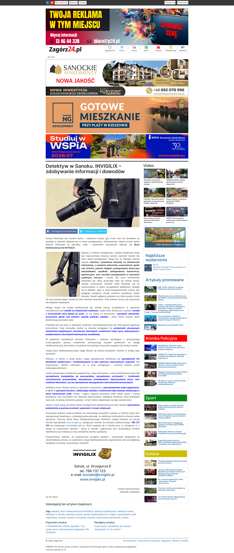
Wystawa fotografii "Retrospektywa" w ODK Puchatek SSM (169, 267)
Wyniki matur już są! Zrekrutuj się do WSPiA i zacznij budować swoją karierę (172, 298)
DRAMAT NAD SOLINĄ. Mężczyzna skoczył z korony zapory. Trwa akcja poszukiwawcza (172, 365)
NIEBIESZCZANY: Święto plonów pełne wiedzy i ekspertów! (175, 182)
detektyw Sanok (125, 511)
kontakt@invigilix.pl (75, 425)
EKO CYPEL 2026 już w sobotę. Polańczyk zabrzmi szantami (171, 288)
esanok (79, 514)
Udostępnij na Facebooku (63, 231)
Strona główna (129, 540)
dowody (70, 514)
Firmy (121, 50)
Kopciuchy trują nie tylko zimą (170, 325)
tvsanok (91, 517)
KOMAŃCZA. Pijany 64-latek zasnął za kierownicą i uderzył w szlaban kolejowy (171, 347)
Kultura (152, 453)
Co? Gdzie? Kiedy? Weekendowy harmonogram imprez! (171, 498)
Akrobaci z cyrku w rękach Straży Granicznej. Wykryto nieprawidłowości (172, 382)
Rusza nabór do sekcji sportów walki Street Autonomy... (152, 220)
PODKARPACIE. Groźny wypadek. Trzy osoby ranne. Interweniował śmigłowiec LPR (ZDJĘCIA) (67, 529)
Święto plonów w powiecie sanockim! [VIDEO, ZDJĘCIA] (176, 201)
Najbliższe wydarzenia (156, 257)
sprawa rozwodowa (76, 517)
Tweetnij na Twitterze (95, 231)
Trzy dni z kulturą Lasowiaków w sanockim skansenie (171, 489)
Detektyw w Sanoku (55, 514)
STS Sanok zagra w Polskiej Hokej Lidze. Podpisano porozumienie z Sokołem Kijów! (172, 416)
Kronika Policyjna (161, 338)
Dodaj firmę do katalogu (149, 540)
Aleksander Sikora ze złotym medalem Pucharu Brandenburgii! (172, 432)
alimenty (55, 511)
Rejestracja (183, 2)
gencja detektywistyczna (96, 514)
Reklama (73, 2)
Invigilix (112, 514)
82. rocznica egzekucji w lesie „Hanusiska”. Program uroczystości (170, 481)
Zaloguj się (170, 2)
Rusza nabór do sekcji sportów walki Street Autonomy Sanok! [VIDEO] (171, 407)
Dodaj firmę (62, 2)
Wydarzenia (171, 50)
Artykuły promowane (165, 279)
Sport (146, 50)
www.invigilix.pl (73, 422)
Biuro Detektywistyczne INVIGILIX (77, 511)
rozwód (62, 517)
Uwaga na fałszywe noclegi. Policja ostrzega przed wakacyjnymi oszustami (172, 374)
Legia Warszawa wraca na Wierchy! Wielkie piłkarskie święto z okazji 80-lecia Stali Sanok (172, 442)
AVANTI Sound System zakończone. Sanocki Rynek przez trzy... (176, 220)
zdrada (125, 517)
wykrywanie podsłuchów (108, 517)
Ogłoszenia (110, 50)
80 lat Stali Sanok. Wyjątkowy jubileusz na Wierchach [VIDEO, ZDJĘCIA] (171, 425)
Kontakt (82, 2)
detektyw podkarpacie (105, 511)
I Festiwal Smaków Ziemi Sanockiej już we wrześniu (172, 462)
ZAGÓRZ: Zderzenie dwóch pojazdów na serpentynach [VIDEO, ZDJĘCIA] (154, 201)
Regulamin (166, 540)
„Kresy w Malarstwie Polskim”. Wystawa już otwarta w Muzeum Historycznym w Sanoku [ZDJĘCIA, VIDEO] (171, 472)
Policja (158, 50)
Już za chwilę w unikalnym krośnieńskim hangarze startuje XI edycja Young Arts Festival (172, 318)
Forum (134, 50)
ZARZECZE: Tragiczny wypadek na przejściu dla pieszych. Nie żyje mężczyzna (172, 356)
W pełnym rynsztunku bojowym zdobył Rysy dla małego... (153, 182)
